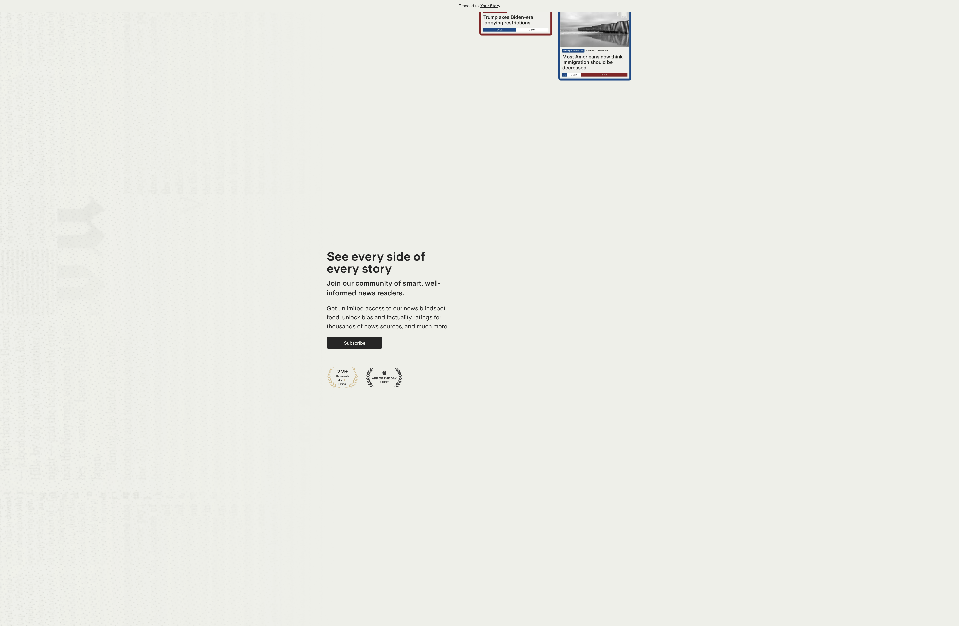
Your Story (490, 5)
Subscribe (354, 343)
